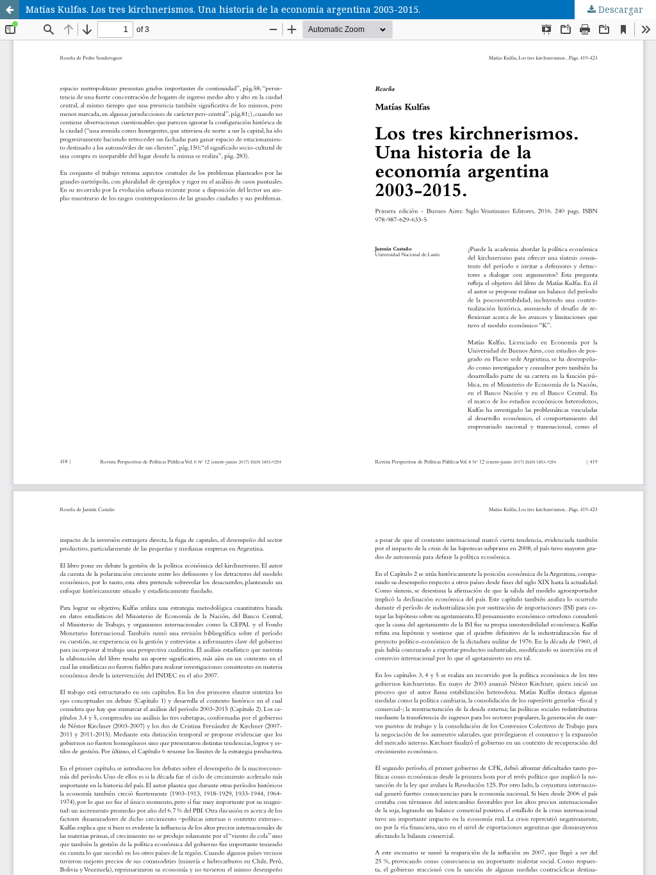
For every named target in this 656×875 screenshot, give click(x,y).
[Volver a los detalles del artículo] (9, 9)
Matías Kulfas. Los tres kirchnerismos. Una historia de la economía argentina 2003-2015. (223, 9)
